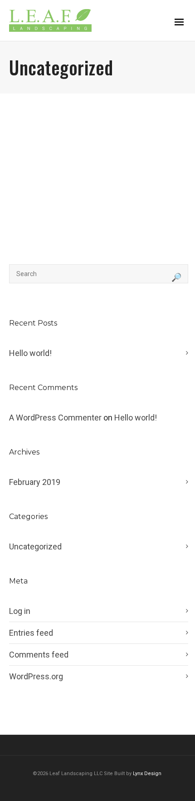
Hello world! (30, 353)
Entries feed (31, 633)
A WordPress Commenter (55, 417)
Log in (19, 611)
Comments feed (38, 654)
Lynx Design (148, 773)
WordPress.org (36, 676)
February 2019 (34, 482)
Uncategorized (35, 546)
